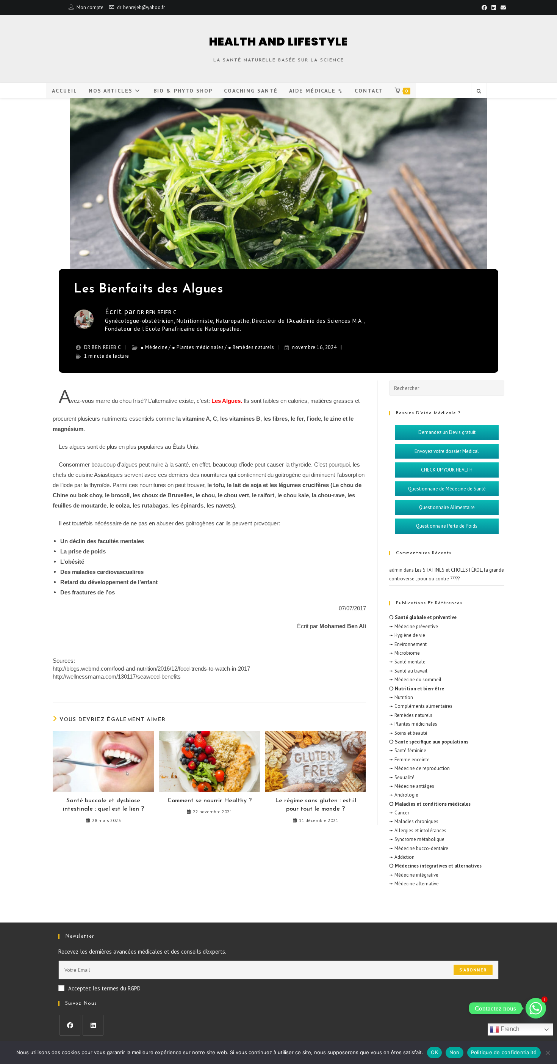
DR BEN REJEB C (156, 312)
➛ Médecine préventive (413, 626)
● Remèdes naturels (251, 347)
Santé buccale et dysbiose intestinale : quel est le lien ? (103, 805)
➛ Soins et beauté (408, 733)
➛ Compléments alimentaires (420, 706)
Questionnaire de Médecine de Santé (447, 489)
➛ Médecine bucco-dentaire (418, 848)
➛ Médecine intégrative (413, 875)
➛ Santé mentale (407, 662)
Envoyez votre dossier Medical (447, 451)
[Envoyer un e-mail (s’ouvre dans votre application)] (502, 7)
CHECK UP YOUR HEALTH (447, 470)
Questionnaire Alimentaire (447, 507)
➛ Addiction (402, 857)
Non (454, 1052)
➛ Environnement (408, 644)
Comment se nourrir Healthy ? (209, 801)
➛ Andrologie (403, 795)
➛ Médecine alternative (414, 883)
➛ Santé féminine (407, 750)
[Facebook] (69, 1025)
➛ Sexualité (402, 777)
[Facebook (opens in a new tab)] (484, 7)
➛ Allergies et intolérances (417, 830)
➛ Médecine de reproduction (419, 768)
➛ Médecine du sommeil (415, 679)
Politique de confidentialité (504, 1052)
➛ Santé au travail (408, 671)
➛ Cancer (399, 812)
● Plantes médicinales (198, 347)
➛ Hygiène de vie (407, 635)
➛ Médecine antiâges (411, 786)
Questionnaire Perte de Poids (446, 526)
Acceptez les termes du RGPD (104, 988)
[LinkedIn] (93, 1025)
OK (434, 1052)
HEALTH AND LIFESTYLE (278, 41)
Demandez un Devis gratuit (447, 432)
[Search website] (479, 91)
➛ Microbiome (404, 653)
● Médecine (154, 347)
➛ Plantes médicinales (413, 724)
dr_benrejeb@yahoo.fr (141, 7)
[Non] (547, 1052)
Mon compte (90, 7)
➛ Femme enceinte (409, 759)
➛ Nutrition (401, 697)
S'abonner (473, 970)
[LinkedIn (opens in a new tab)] (493, 7)
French (509, 1029)
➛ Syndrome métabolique (416, 839)
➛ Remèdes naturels (410, 715)
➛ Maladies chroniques (413, 821)
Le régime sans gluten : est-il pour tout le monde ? (315, 805)
